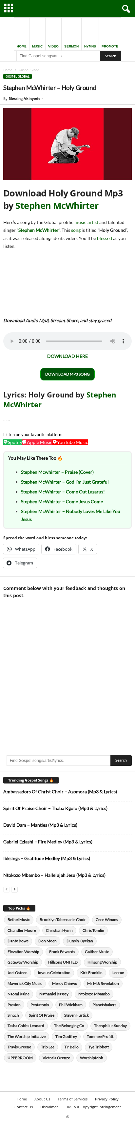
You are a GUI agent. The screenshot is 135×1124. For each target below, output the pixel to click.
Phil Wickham (71, 1004)
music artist (86, 222)
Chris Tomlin (93, 930)
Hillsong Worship (102, 962)
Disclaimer (49, 1106)
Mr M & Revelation (103, 983)
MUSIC (37, 46)
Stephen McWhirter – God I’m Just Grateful (65, 482)
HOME (22, 46)
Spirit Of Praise (41, 1015)
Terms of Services (72, 1098)
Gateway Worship (23, 962)
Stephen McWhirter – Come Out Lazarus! (63, 491)
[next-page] (14, 889)
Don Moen (47, 940)
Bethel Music (19, 919)
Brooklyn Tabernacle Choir (63, 919)
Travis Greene (19, 1046)
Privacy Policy (107, 1098)
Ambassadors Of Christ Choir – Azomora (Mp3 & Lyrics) (60, 791)
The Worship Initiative (27, 1036)
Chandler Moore (22, 930)
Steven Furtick (76, 1015)
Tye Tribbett (98, 1046)
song (76, 230)
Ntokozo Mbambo (94, 993)
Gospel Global (17, 76)
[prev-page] (6, 889)
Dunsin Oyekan (80, 940)
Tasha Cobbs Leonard (26, 1025)
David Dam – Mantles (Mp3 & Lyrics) (40, 825)
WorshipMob (91, 1057)
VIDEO (53, 46)
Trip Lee (47, 1046)
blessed (104, 238)
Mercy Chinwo (64, 983)
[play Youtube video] (67, 144)
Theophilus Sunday (110, 1025)
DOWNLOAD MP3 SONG (67, 374)
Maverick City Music (25, 983)
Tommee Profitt (100, 1036)
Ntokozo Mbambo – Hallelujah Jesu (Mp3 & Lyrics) (54, 875)
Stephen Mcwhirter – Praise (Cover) (57, 472)
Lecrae (118, 972)
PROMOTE (110, 46)
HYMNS (90, 46)
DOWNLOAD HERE (67, 356)
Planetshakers (104, 1004)
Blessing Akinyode (25, 98)
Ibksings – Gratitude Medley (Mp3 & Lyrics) (46, 858)
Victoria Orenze (56, 1057)
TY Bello (71, 1046)
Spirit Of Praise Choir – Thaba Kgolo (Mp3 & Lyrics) (55, 808)
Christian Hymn (59, 930)
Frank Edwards (62, 951)
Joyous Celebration (53, 972)
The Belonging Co (69, 1025)
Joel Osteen (18, 972)
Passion (14, 1004)
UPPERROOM (20, 1057)
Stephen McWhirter (56, 205)
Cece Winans (107, 919)
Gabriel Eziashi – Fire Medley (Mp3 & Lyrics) (47, 841)
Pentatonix (39, 1004)
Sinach (13, 1015)
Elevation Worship (23, 951)
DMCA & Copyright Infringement (93, 1106)
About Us (42, 1098)
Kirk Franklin (91, 972)
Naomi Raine (18, 993)
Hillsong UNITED (63, 962)
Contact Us (23, 1106)
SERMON (71, 46)
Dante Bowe (18, 940)
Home (7, 69)
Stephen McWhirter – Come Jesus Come (62, 501)
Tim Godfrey (66, 1036)
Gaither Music (97, 951)
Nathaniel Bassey (53, 993)
